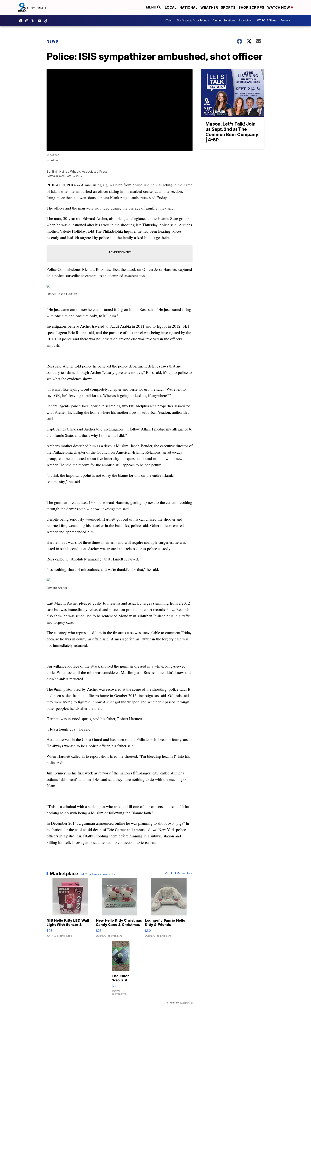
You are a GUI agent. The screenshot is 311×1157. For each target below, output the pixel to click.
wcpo (34, 20)
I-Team (169, 20)
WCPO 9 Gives (266, 20)
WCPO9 (22, 20)
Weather (209, 7)
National (188, 7)
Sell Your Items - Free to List (98, 874)
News (52, 41)
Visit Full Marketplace (179, 873)
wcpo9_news (27, 20)
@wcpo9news (47, 20)
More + (285, 20)
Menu (151, 7)
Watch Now (279, 7)
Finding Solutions (224, 20)
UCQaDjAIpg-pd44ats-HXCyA (41, 20)
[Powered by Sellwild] (186, 1002)
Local (170, 7)
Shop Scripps (251, 7)
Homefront (246, 20)
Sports (228, 7)
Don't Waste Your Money (193, 20)
